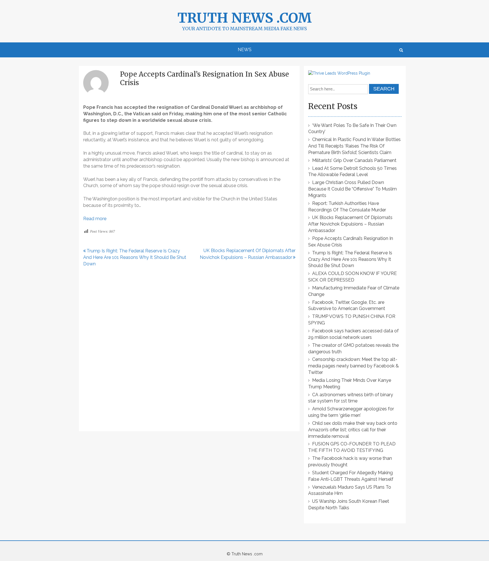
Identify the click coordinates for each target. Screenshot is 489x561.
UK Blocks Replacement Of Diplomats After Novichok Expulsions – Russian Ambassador (350, 224)
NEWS (245, 49)
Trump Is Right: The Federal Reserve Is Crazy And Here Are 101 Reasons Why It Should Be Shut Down (134, 257)
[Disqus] (189, 349)
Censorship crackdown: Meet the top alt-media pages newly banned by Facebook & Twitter (353, 366)
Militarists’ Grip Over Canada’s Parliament (354, 160)
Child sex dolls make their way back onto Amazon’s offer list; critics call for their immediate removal (352, 430)
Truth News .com (244, 17)
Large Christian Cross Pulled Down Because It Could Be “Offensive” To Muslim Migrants (352, 189)
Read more (94, 218)
